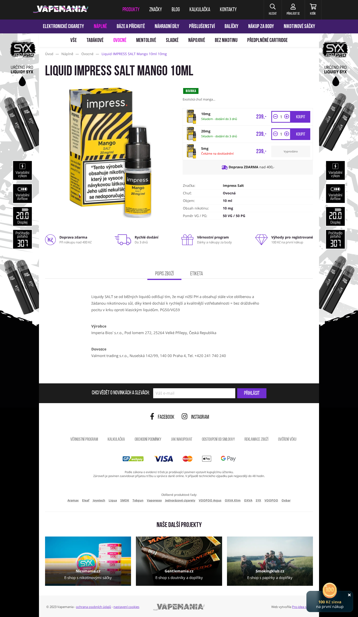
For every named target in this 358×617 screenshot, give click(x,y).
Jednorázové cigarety (180, 500)
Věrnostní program (84, 440)
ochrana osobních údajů (93, 607)
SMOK (124, 500)
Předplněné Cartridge (267, 40)
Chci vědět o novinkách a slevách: (121, 393)
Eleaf (85, 500)
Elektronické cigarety (63, 27)
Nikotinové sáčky (299, 27)
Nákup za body (261, 27)
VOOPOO (271, 500)
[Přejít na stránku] (19, 231)
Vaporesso (154, 500)
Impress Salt (233, 185)
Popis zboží (164, 274)
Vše (73, 40)
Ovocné (119, 40)
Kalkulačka (116, 440)
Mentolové (146, 40)
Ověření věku (287, 440)
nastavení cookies (126, 607)
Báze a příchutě (131, 27)
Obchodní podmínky (148, 440)
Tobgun (137, 500)
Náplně (100, 27)
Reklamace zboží (256, 440)
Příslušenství (202, 27)
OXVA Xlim (233, 500)
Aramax (73, 500)
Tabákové (95, 40)
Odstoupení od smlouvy (218, 440)
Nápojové (196, 40)
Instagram (200, 417)
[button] (273, 10)
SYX (258, 500)
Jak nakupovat (181, 440)
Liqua (113, 500)
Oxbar (286, 500)
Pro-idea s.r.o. (302, 607)
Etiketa (196, 274)
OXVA (248, 500)
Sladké (172, 40)
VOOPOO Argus (210, 500)
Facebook (166, 417)
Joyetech (99, 500)
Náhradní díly (167, 27)
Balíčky (231, 27)
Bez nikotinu (226, 40)
